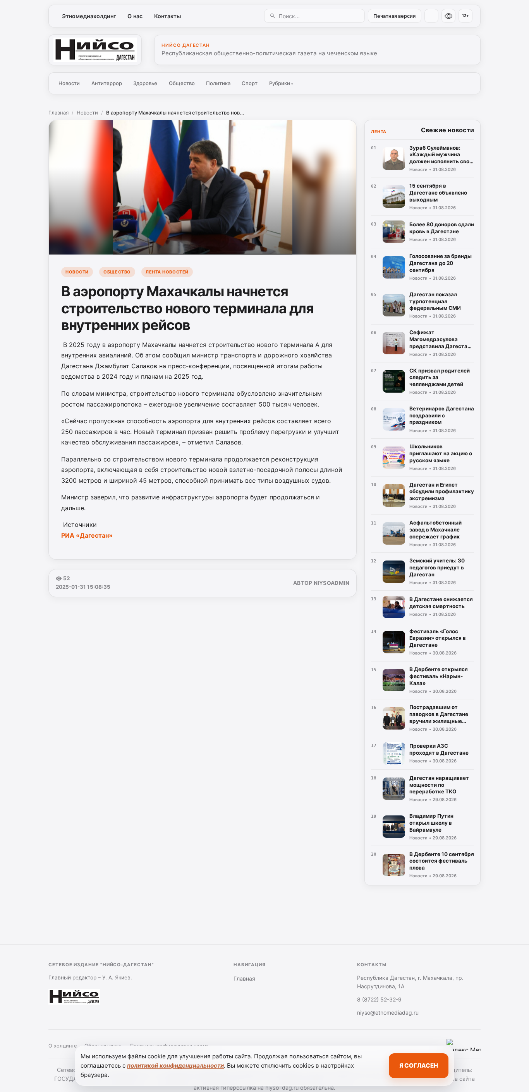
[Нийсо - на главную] (95, 49)
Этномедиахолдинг (89, 16)
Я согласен (418, 1065)
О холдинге (62, 1046)
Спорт (250, 83)
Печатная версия (394, 16)
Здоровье (145, 83)
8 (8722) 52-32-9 (379, 999)
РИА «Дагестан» (87, 535)
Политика (218, 83)
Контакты (167, 16)
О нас (135, 16)
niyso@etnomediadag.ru (388, 1012)
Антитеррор (106, 83)
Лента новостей (167, 272)
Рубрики (281, 83)
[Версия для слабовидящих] (448, 16)
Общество (182, 83)
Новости (69, 83)
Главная (58, 112)
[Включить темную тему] (431, 16)
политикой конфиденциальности (175, 1065)
